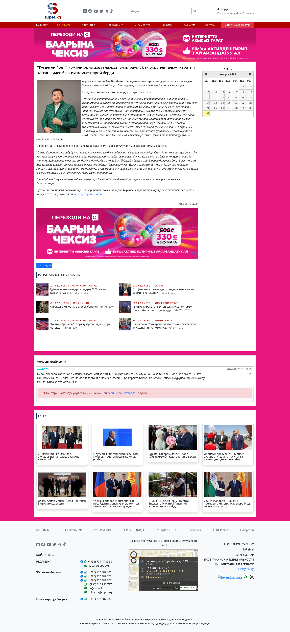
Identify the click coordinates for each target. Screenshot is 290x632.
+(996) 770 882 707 (99, 599)
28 (236, 108)
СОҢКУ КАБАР (64, 25)
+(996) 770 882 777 (99, 576)
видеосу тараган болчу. (87, 194)
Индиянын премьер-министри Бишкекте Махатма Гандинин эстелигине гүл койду (169, 503)
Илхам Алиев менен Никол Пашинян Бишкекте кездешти (62, 502)
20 (229, 102)
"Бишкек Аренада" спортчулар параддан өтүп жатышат (80, 325)
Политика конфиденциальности (229, 559)
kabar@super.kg (98, 565)
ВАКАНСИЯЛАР (244, 555)
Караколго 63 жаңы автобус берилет (82, 306)
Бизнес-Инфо (80, 303)
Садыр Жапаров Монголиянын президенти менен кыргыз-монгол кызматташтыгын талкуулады (116, 503)
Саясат (159, 285)
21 (236, 102)
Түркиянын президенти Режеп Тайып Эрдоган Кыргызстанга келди (172, 455)
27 (229, 108)
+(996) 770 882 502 (99, 580)
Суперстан (210, 25)
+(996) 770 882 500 (99, 572)
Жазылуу (43, 265)
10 (207, 97)
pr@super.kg (96, 588)
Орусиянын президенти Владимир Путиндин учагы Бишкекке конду (116, 456)
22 (243, 102)
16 (250, 97)
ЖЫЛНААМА (189, 25)
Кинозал (167, 25)
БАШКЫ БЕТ (42, 25)
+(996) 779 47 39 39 (100, 561)
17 (207, 102)
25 (215, 108)
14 (236, 97)
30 (250, 108)
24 (207, 108)
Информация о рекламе (237, 25)
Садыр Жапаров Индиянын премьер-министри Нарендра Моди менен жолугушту (227, 503)
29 (243, 108)
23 (250, 102)
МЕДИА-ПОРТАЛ (143, 25)
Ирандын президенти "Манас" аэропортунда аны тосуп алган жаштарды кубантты (224, 456)
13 (229, 97)
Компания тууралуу (239, 544)
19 (222, 102)
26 (222, 108)
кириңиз (113, 393)
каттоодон (130, 393)
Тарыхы (248, 549)
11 (215, 97)
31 (207, 113)
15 (243, 97)
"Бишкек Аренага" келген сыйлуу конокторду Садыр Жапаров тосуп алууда (162, 308)
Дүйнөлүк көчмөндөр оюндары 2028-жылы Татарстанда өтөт (78, 291)
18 (215, 102)
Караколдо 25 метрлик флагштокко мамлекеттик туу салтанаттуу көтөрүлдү (165, 325)
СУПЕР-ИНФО (88, 25)
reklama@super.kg (100, 592)
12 (222, 97)
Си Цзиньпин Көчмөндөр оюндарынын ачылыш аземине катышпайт (164, 291)
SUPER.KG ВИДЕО (115, 25)
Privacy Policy (245, 569)
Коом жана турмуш (85, 285)
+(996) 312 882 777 (100, 584)
